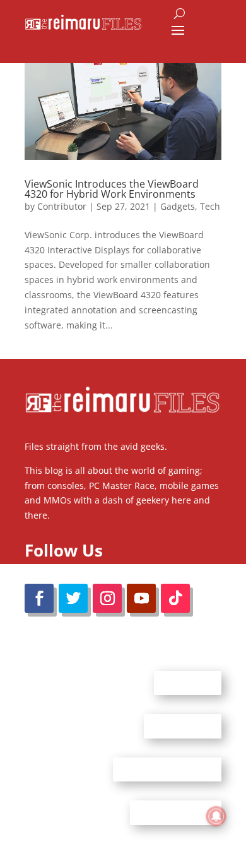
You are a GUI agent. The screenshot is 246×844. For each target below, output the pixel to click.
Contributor (61, 206)
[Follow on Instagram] (107, 598)
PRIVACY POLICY (176, 812)
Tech (210, 206)
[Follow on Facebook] (39, 598)
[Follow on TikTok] (175, 598)
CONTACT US (183, 726)
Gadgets (177, 206)
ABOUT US (188, 682)
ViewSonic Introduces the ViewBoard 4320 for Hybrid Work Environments (112, 189)
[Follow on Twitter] (73, 598)
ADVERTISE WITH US (167, 769)
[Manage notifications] (216, 816)
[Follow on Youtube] (141, 598)
